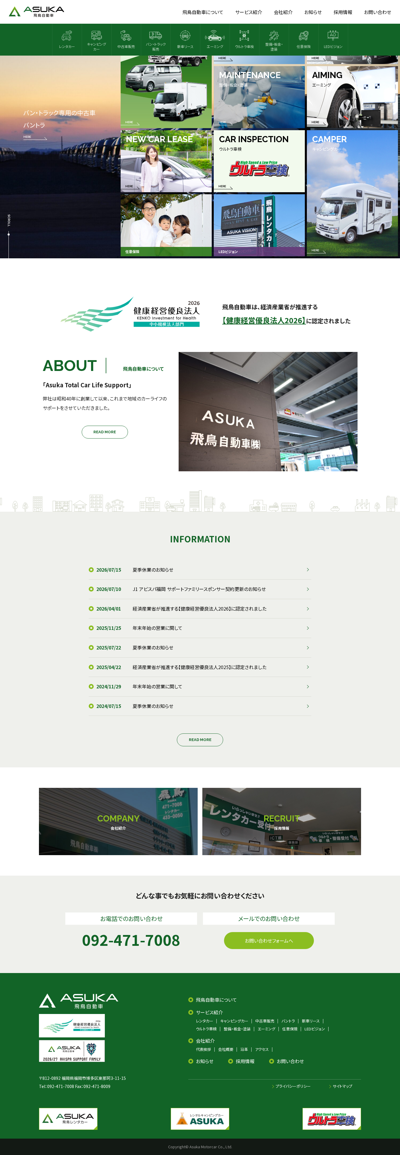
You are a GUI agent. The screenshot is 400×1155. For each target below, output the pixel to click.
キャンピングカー (234, 1021)
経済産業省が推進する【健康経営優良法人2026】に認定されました (199, 608)
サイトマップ (342, 1086)
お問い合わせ (290, 1061)
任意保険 (290, 1029)
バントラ (288, 1021)
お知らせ (204, 1061)
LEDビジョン (315, 1029)
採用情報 (245, 1061)
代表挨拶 (203, 1049)
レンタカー (204, 1021)
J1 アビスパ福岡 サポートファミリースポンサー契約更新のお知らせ (199, 588)
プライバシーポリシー (293, 1086)
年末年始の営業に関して (157, 627)
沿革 (244, 1049)
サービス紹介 (209, 1012)
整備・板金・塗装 (237, 1029)
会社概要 (225, 1049)
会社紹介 (205, 1040)
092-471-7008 (60, 1086)
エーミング (266, 1029)
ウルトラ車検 (206, 1029)
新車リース (311, 1021)
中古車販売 (264, 1021)
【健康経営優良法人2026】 (264, 320)
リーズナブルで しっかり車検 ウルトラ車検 (59, 129)
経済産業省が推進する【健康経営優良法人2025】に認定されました (199, 667)
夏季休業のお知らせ (153, 569)
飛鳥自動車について (216, 999)
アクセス (262, 1049)
